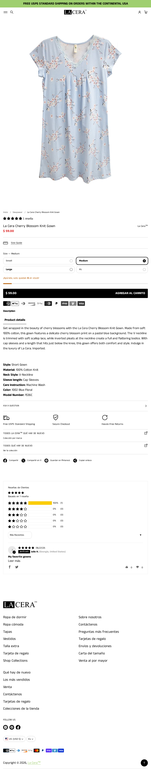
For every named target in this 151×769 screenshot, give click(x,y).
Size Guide (16, 243)
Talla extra (11, 646)
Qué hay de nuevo (16, 672)
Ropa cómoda (13, 624)
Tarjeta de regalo (16, 653)
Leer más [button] (14, 561)
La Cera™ (34, 763)
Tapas (7, 631)
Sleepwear (17, 212)
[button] (12, 12)
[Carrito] (145, 12)
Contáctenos (88, 624)
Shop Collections (15, 660)
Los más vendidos (16, 679)
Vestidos (9, 638)
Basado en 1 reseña (18, 496)
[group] (14, 320)
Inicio (5, 212)
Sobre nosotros (90, 617)
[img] (26, 548)
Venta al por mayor (93, 660)
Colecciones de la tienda (21, 708)
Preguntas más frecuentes (99, 631)
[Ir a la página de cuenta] (139, 12)
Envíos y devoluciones (95, 646)
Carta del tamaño (92, 653)
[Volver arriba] (144, 762)
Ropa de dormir (15, 617)
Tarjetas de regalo (92, 638)
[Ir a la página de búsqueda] (12, 12)
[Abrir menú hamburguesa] (5, 12)
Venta (7, 687)
